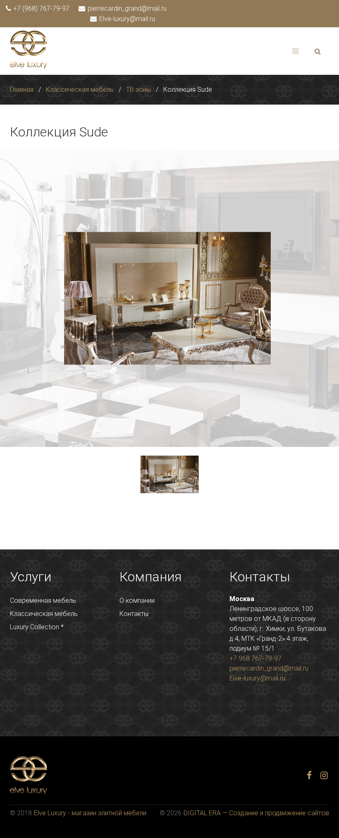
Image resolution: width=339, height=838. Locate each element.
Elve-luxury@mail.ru (126, 19)
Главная (21, 89)
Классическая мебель (80, 89)
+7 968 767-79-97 (255, 658)
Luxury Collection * (37, 627)
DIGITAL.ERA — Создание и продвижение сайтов (256, 813)
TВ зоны (138, 89)
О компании (137, 600)
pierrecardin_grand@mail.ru (126, 8)
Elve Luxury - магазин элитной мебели (90, 813)
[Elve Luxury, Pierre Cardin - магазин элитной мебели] (28, 66)
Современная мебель (43, 600)
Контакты (133, 614)
